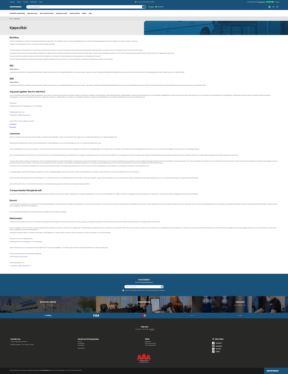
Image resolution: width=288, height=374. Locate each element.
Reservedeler (81, 348)
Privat (152, 6)
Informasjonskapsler (150, 345)
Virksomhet (160, 6)
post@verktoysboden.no (24, 115)
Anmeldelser (81, 343)
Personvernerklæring (150, 343)
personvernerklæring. (76, 41)
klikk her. (79, 370)
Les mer (162, 290)
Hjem (11, 18)
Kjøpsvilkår (148, 341)
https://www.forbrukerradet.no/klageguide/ (29, 253)
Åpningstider (81, 345)
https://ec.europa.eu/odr (21, 256)
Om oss (80, 341)
